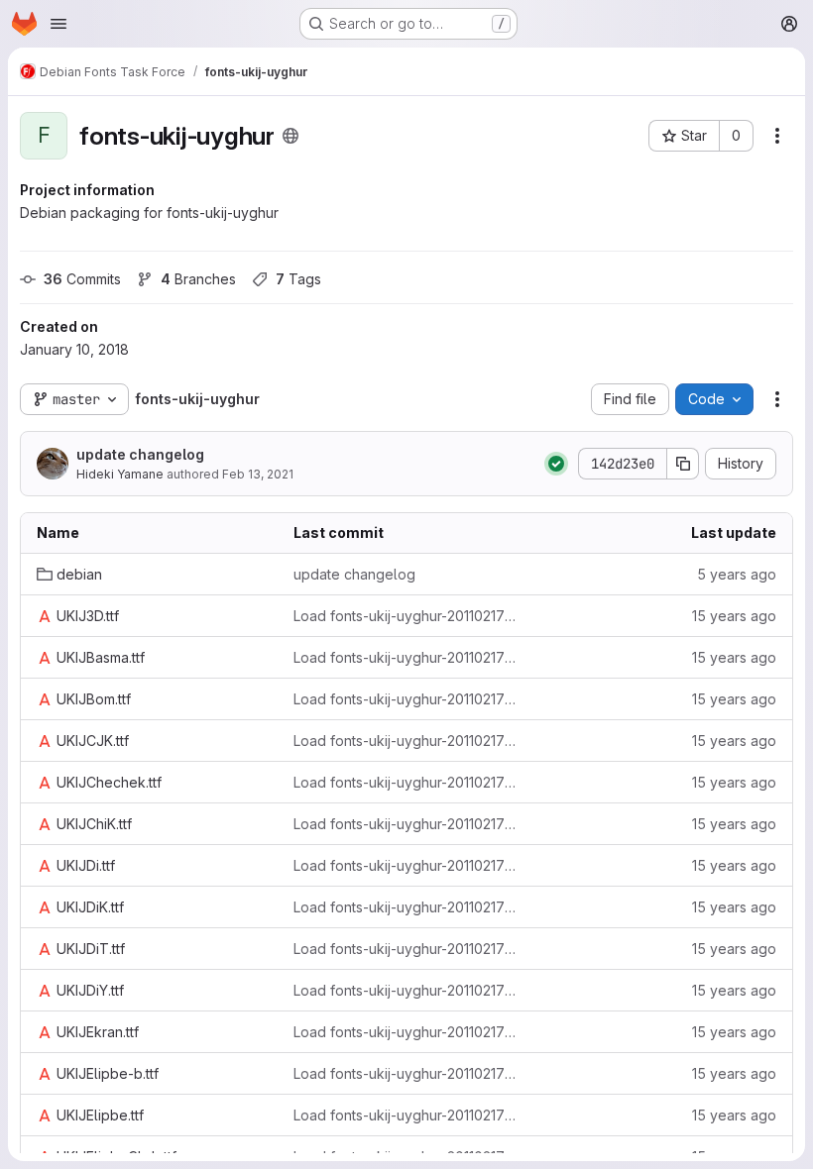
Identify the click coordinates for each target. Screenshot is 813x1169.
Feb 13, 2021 (257, 474)
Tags (298, 278)
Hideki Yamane (120, 474)
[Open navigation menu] (58, 24)
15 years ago (734, 615)
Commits (82, 278)
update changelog (140, 454)
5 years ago (736, 574)
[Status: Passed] (556, 464)
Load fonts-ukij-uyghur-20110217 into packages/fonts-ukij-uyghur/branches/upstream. (406, 615)
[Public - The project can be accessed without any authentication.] (290, 136)
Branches (198, 278)
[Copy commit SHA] (683, 463)
